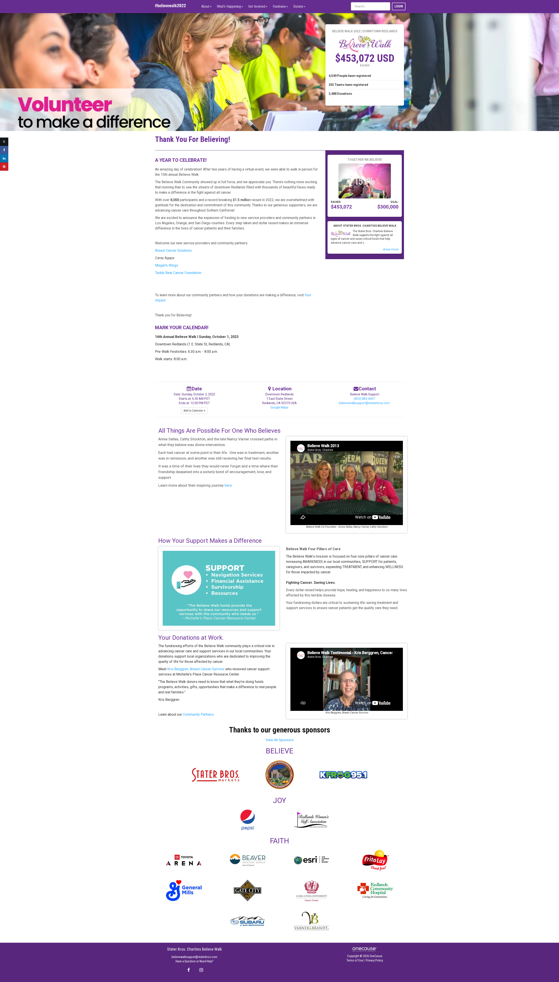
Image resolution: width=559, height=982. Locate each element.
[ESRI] (311, 860)
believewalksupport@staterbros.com (364, 403)
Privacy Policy (374, 960)
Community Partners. (198, 714)
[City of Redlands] (279, 774)
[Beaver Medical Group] (247, 860)
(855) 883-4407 (364, 398)
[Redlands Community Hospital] (375, 890)
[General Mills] (183, 890)
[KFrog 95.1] (343, 774)
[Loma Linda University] (311, 890)
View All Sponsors (280, 740)
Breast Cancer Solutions (173, 250)
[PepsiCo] (247, 820)
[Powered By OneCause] (364, 949)
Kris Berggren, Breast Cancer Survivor (195, 669)
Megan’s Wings (166, 265)
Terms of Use (355, 960)
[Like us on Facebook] (188, 970)
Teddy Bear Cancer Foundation (178, 273)
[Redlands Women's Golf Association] (311, 820)
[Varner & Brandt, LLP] (311, 921)
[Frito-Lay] (375, 860)
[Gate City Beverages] (247, 890)
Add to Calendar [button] (193, 410)
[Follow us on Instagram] (200, 970)
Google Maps (279, 407)
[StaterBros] (215, 774)
